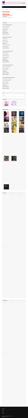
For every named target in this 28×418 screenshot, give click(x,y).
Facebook (3, 408)
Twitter (3, 411)
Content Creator (5, 17)
